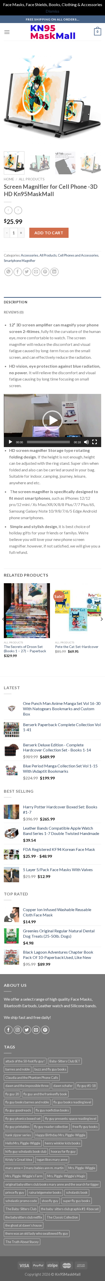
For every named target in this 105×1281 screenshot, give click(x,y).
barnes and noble (17, 1069)
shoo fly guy (50, 1201)
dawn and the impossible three (27, 1086)
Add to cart (48, 232)
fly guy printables (17, 1127)
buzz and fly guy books (50, 1069)
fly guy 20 (12, 1094)
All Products (32, 179)
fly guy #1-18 (86, 1086)
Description (15, 302)
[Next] (92, 99)
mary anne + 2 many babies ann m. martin (34, 1168)
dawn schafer (63, 1086)
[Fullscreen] (94, 442)
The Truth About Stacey (22, 1242)
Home (9, 179)
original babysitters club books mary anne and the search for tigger (52, 1184)
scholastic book (77, 1192)
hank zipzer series (18, 1135)
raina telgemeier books (45, 1192)
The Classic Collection (62, 1217)
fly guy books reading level (72, 1102)
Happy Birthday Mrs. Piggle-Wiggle (60, 1135)
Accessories (29, 255)
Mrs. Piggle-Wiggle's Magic (66, 1176)
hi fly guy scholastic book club (25, 1151)
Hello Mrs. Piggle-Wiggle (22, 1143)
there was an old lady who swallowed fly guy (36, 1233)
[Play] (10, 442)
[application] (52, 420)
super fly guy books (76, 1201)
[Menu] (7, 32)
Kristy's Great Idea (18, 1160)
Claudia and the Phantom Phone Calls (31, 1078)
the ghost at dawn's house (23, 1225)
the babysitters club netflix (23, 1217)
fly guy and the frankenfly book (45, 1094)
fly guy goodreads (18, 1110)
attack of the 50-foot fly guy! (25, 1061)
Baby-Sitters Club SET (64, 1061)
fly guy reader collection (51, 1127)
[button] (52, 420)
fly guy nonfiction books (52, 1110)
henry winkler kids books (62, 1143)
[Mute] (86, 442)
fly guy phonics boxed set (23, 1119)
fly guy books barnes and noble (27, 1102)
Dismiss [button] (52, 11)
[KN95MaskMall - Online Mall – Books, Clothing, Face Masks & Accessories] (52, 32)
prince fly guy (14, 1192)
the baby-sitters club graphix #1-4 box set (70, 1209)
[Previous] (12, 99)
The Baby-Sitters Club (20, 1209)
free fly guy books (85, 1127)
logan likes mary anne (52, 1160)
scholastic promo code (21, 1201)
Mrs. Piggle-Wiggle (81, 1168)
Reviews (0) (13, 312)
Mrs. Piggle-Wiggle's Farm (24, 1176)
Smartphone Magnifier (19, 261)
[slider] (48, 442)
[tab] (52, 302)
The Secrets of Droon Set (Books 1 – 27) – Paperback (25, 649)
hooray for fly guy (63, 1151)
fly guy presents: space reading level (70, 1119)
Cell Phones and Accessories (78, 255)
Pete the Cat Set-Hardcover (76, 647)
